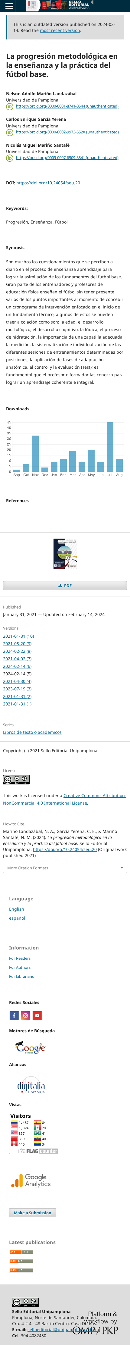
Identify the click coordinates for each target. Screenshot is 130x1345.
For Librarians (21, 976)
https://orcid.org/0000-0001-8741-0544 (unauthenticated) (67, 106)
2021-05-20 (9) (17, 643)
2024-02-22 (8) (17, 651)
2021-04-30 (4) (17, 681)
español (17, 918)
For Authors (20, 967)
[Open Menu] (9, 6)
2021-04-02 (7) (17, 659)
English (16, 909)
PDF (67, 585)
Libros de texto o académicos (32, 732)
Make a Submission (32, 1212)
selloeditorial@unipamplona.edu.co (64, 1329)
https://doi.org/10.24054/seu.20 (48, 183)
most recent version (60, 30)
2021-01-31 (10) (18, 636)
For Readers (20, 958)
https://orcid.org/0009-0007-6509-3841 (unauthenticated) (67, 157)
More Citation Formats (27, 868)
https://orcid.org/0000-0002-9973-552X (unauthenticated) (67, 132)
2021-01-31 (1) (17, 704)
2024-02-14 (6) (17, 666)
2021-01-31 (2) (17, 696)
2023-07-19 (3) (17, 689)
